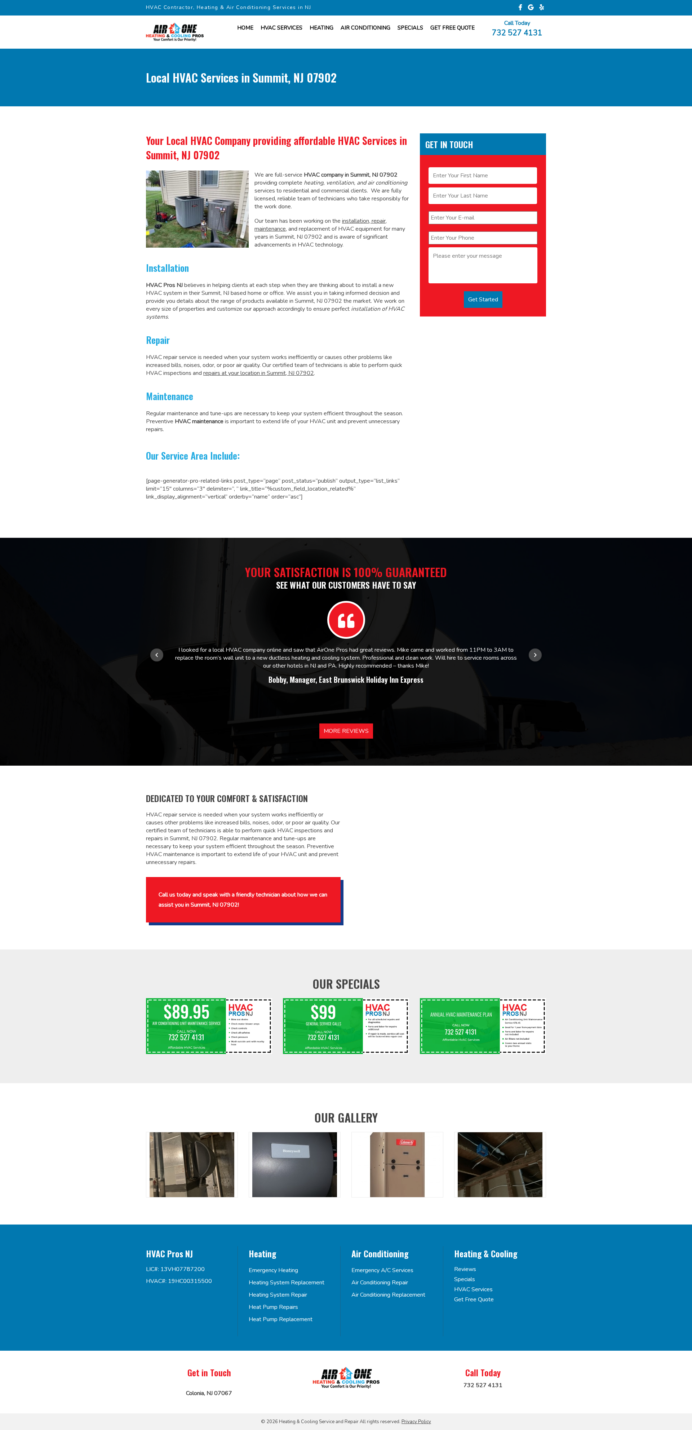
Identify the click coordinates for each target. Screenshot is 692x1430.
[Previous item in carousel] (156, 654)
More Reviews (346, 731)
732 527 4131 (517, 32)
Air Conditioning (365, 27)
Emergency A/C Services (382, 1270)
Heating (321, 27)
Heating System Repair (278, 1295)
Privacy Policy (416, 1421)
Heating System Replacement (286, 1283)
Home (245, 27)
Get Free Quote (474, 1299)
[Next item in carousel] (535, 654)
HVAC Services (281, 27)
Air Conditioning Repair (379, 1283)
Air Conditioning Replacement (388, 1295)
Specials (410, 27)
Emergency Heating (273, 1270)
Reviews (465, 1269)
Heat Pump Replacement (280, 1319)
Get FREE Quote (452, 27)
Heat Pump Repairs (273, 1307)
